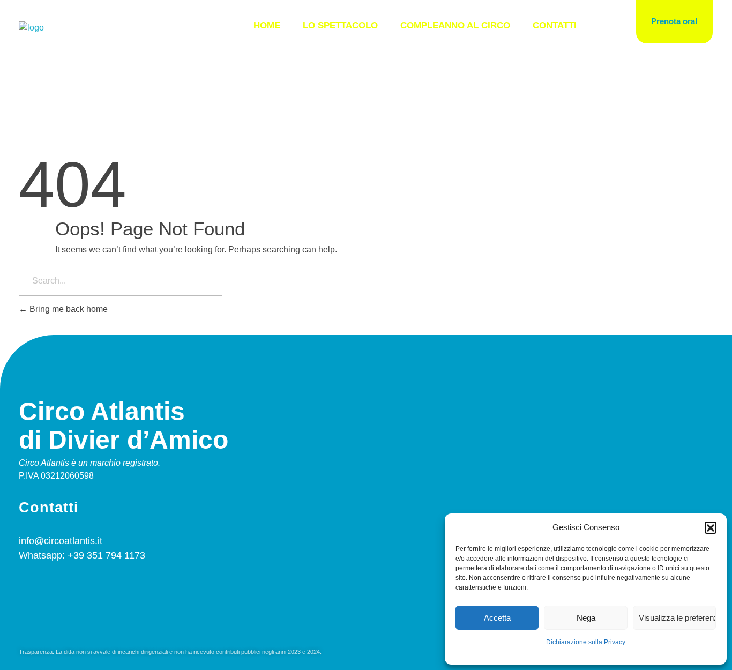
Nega (586, 617)
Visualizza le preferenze (677, 617)
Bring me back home (67, 309)
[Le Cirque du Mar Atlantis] (31, 27)
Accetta (497, 617)
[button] (710, 527)
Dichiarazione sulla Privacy (585, 642)
